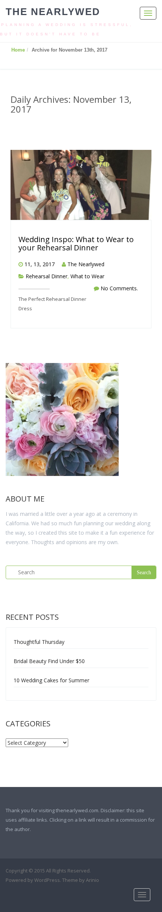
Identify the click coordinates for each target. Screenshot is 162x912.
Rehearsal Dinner (46, 276)
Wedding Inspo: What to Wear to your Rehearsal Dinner (76, 243)
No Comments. (119, 288)
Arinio (92, 880)
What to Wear (87, 276)
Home (18, 50)
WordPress (47, 880)
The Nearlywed (53, 11)
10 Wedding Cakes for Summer (51, 680)
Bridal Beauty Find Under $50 (49, 661)
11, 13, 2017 (39, 264)
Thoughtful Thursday (39, 641)
